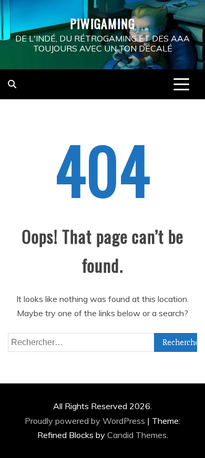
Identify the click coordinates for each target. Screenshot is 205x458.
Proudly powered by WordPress (86, 420)
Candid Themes (137, 435)
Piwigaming (102, 23)
